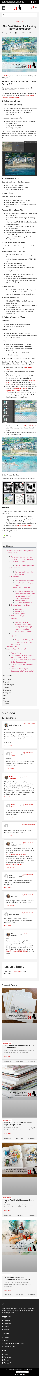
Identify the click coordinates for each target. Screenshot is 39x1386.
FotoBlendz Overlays (20, 388)
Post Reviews (15, 644)
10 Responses (12, 647)
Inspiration (6, 682)
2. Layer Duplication (18, 568)
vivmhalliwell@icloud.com (14, 864)
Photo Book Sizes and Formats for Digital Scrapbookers (18, 1124)
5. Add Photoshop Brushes (20, 587)
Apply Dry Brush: (21, 600)
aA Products (7, 679)
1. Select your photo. (18, 561)
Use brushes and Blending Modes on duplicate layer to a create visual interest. (25, 594)
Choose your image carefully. (25, 566)
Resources (7, 690)
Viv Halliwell (5, 76)
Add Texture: (19, 611)
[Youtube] (35, 2)
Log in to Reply (8, 745)
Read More (7, 1056)
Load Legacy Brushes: (22, 598)
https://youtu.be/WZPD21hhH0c (16, 854)
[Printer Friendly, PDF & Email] (7, 536)
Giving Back (7, 693)
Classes (6, 701)
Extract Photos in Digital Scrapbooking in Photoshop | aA (17, 1278)
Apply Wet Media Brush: (23, 603)
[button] (3, 8)
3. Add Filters (15, 576)
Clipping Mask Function (13, 390)
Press (5, 698)
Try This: (14, 636)
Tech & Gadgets (8, 684)
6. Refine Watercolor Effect (20, 605)
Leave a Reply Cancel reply (17, 649)
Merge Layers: (20, 614)
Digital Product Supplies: (23, 631)
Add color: (18, 609)
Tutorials (19, 22)
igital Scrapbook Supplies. (24, 525)
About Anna (7, 695)
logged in (17, 971)
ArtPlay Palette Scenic (29, 426)
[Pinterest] (21, 1374)
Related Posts (16, 653)
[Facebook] (31, 2)
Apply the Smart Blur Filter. (24, 581)
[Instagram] (33, 2)
